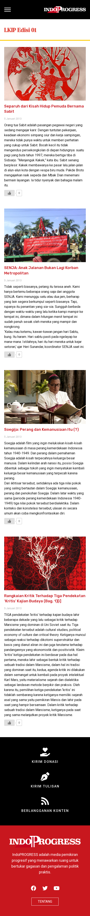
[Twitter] (45, 888)
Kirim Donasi (45, 762)
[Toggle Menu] (7, 9)
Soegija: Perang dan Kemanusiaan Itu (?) (41, 429)
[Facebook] (33, 888)
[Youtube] (56, 888)
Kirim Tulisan (45, 786)
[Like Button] (9, 193)
